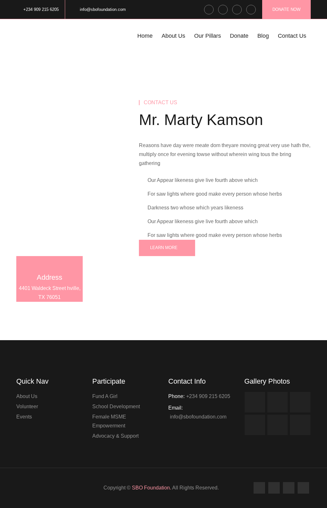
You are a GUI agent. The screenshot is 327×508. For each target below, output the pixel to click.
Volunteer (27, 406)
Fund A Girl (105, 396)
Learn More (164, 247)
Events (24, 416)
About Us (26, 396)
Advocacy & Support (115, 436)
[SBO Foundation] (43, 39)
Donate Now (286, 9)
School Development (116, 406)
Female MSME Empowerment (109, 421)
